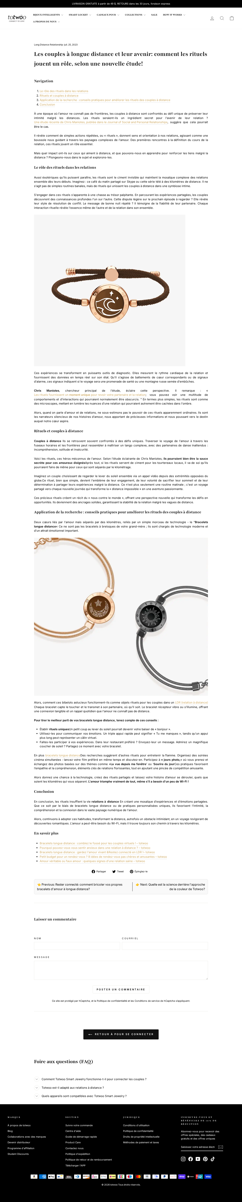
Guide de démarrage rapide (81, 1136)
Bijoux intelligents (46, 14)
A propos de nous (45, 21)
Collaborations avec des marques (27, 1136)
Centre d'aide (73, 1131)
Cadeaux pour (106, 14)
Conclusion (47, 104)
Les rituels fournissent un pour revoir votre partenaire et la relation (90, 395)
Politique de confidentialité (112, 1000)
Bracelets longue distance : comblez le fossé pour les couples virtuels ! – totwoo (94, 843)
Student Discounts (18, 1154)
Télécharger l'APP (75, 1165)
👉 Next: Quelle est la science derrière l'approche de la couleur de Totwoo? (170, 887)
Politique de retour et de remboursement (88, 1159)
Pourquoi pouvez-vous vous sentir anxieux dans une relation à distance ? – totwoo (95, 848)
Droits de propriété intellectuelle (141, 1136)
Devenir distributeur (19, 1142)
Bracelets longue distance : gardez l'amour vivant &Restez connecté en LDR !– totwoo (97, 852)
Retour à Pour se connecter (124, 1034)
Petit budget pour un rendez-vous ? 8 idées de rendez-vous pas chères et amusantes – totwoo (103, 856)
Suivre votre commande (79, 1125)
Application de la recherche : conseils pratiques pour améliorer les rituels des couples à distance (105, 100)
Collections (134, 14)
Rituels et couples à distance (59, 95)
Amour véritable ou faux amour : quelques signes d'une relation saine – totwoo (92, 861)
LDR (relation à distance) (191, 702)
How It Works (172, 14)
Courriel (130, 938)
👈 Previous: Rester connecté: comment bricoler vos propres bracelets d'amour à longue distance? (79, 887)
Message (42, 957)
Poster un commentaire (121, 989)
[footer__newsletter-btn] (220, 1147)
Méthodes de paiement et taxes (141, 1142)
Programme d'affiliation (21, 1148)
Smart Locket (78, 14)
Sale (154, 14)
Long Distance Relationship (48, 44)
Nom (38, 938)
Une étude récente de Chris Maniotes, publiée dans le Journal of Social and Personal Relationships (101, 122)
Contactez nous (74, 1148)
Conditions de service (147, 1000)
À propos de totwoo (19, 1125)
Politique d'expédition (77, 1154)
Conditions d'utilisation (136, 1125)
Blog (10, 1131)
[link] (17, 18)
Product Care (73, 1142)
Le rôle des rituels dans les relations (64, 91)
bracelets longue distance (62, 755)
